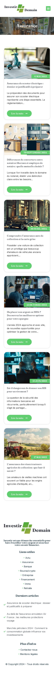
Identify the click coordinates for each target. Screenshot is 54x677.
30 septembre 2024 (35, 152)
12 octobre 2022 (37, 304)
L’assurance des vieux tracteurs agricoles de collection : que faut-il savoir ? (26, 467)
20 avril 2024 (38, 228)
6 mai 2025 (40, 76)
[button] (48, 8)
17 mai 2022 (40, 457)
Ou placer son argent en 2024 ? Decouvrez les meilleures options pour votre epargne (25, 315)
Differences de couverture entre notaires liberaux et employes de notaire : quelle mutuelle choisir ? (25, 163)
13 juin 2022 (40, 381)
